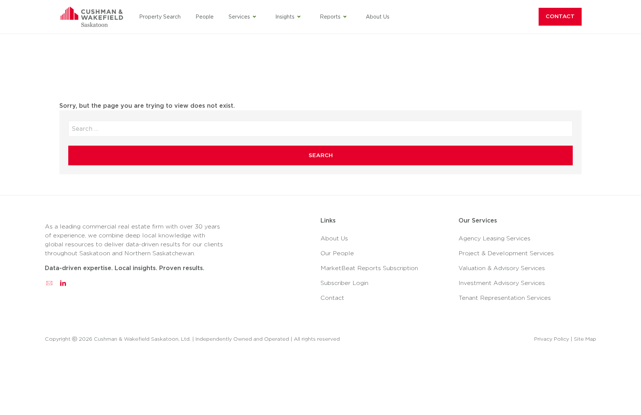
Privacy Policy (551, 339)
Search (321, 155)
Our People (337, 253)
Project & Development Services (506, 253)
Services (239, 17)
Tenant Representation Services (504, 297)
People (204, 17)
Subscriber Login (344, 282)
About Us (377, 17)
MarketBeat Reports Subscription (369, 268)
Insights (285, 17)
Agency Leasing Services (494, 238)
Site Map (585, 339)
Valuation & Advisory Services (501, 268)
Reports (330, 17)
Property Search (160, 17)
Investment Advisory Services (501, 282)
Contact (560, 16)
